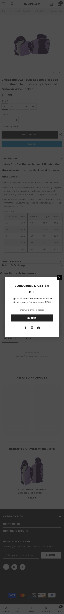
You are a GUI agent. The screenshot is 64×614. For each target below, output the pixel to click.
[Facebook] (25, 328)
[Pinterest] (38, 328)
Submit (32, 318)
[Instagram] (32, 328)
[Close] (59, 277)
